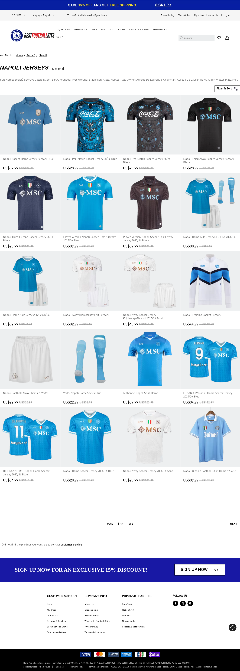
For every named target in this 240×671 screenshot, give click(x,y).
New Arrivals (128, 621)
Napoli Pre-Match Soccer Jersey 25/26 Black (146, 161)
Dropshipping (167, 15)
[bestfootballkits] (32, 35)
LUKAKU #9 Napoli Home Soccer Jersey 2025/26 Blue (207, 395)
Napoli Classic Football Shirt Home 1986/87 (209, 471)
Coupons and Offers (56, 632)
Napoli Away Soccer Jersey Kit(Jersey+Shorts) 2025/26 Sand (143, 317)
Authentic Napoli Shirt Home (140, 393)
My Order (51, 610)
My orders (199, 15)
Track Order (184, 15)
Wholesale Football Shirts (97, 621)
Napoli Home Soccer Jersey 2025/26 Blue (88, 471)
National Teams (113, 29)
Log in (226, 15)
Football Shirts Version (133, 627)
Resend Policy (92, 615)
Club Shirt (127, 604)
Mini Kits (126, 615)
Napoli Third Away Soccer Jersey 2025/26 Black (208, 161)
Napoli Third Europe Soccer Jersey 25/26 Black (28, 239)
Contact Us (52, 615)
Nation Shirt (128, 610)
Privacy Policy (91, 627)
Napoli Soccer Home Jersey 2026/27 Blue (28, 159)
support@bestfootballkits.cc (36, 667)
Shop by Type (139, 29)
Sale (59, 37)
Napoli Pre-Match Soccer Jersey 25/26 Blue (90, 159)
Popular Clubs (86, 29)
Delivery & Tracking (56, 621)
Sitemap (60, 667)
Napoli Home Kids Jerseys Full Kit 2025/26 (209, 237)
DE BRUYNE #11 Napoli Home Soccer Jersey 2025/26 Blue (26, 473)
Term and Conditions (95, 632)
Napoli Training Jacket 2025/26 (202, 315)
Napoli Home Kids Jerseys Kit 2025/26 (26, 315)
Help (49, 604)
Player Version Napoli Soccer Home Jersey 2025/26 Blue (89, 239)
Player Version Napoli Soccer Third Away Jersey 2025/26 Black (148, 239)
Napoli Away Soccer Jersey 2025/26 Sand (148, 471)
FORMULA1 (160, 29)
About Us (89, 604)
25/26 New (63, 29)
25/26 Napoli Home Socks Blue (82, 393)
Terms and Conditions (99, 667)
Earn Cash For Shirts (57, 627)
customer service (71, 544)
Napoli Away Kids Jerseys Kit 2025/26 (86, 315)
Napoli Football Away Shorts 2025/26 (25, 393)
